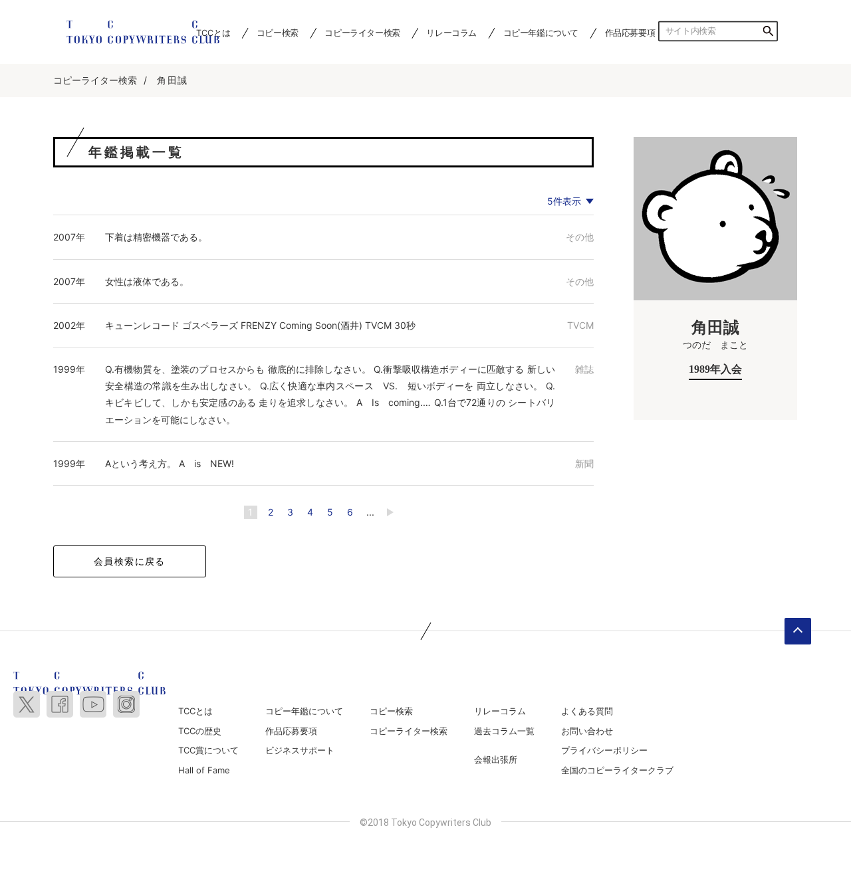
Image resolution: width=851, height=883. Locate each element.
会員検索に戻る (130, 561)
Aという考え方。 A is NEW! (169, 463)
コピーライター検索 (362, 33)
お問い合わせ (587, 731)
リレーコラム (451, 33)
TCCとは (195, 711)
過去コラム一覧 (504, 731)
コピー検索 (278, 33)
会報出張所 (495, 759)
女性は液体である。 (147, 281)
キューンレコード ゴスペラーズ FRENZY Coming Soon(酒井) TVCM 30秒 (260, 325)
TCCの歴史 (199, 731)
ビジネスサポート (299, 750)
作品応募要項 (630, 33)
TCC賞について (208, 750)
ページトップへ (798, 631)
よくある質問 (587, 711)
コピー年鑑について (540, 33)
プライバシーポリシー (604, 750)
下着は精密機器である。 (156, 237)
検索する (768, 31)
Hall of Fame (204, 770)
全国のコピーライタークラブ (617, 770)
